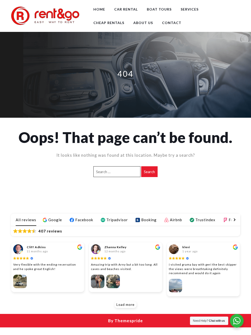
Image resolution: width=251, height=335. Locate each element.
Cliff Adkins (36, 247)
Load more (125, 304)
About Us (143, 23)
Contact (171, 23)
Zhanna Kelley (115, 247)
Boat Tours (159, 9)
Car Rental (126, 9)
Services (190, 9)
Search (149, 171)
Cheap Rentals (108, 23)
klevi (186, 247)
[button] (52, 220)
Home (99, 9)
